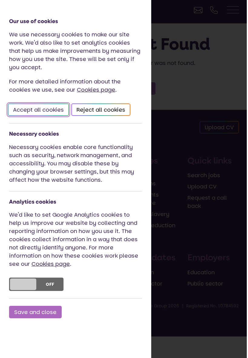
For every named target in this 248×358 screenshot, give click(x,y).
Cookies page (96, 89)
